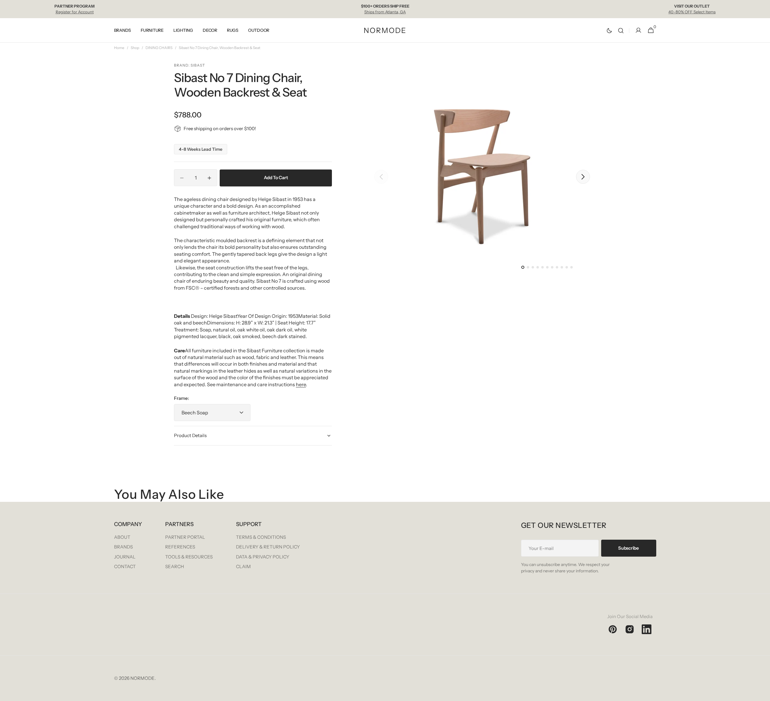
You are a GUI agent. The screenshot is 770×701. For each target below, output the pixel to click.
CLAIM (243, 566)
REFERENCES (180, 547)
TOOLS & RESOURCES (189, 557)
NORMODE (142, 678)
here (301, 384)
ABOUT (122, 537)
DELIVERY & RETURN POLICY (268, 547)
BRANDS (123, 547)
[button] (621, 30)
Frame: (181, 398)
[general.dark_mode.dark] (609, 30)
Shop (135, 47)
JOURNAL (125, 557)
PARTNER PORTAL (185, 537)
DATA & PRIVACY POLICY (262, 557)
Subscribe (628, 548)
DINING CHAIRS (159, 47)
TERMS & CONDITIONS (261, 537)
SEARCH (174, 566)
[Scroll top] (763, 694)
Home (119, 47)
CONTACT (125, 566)
